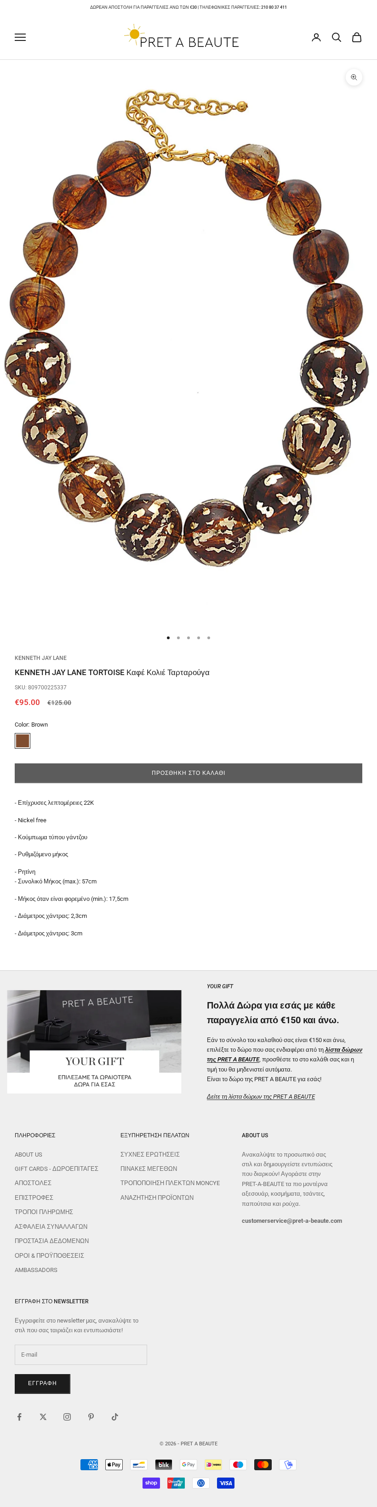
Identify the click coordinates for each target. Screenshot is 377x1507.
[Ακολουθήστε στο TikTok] (115, 1416)
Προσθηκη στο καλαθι (188, 773)
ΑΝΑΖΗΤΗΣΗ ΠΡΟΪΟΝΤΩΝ (157, 1197)
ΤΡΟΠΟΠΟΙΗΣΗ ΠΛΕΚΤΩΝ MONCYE (170, 1183)
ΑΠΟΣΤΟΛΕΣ (33, 1183)
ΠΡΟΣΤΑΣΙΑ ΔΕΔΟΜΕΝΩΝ (52, 1241)
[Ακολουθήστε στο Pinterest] (91, 1416)
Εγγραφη (42, 1383)
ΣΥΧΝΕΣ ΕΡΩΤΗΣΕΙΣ (150, 1154)
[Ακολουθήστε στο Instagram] (67, 1416)
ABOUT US (28, 1154)
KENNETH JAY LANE (41, 658)
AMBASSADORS (36, 1269)
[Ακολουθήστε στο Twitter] (43, 1416)
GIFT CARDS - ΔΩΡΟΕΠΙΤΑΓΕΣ (56, 1168)
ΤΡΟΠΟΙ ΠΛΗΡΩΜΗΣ (44, 1212)
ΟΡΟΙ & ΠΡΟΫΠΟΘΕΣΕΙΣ (49, 1255)
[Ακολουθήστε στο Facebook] (19, 1416)
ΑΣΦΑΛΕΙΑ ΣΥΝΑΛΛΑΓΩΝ (51, 1226)
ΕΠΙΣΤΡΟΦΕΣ (34, 1197)
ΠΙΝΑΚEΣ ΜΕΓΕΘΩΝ (148, 1168)
